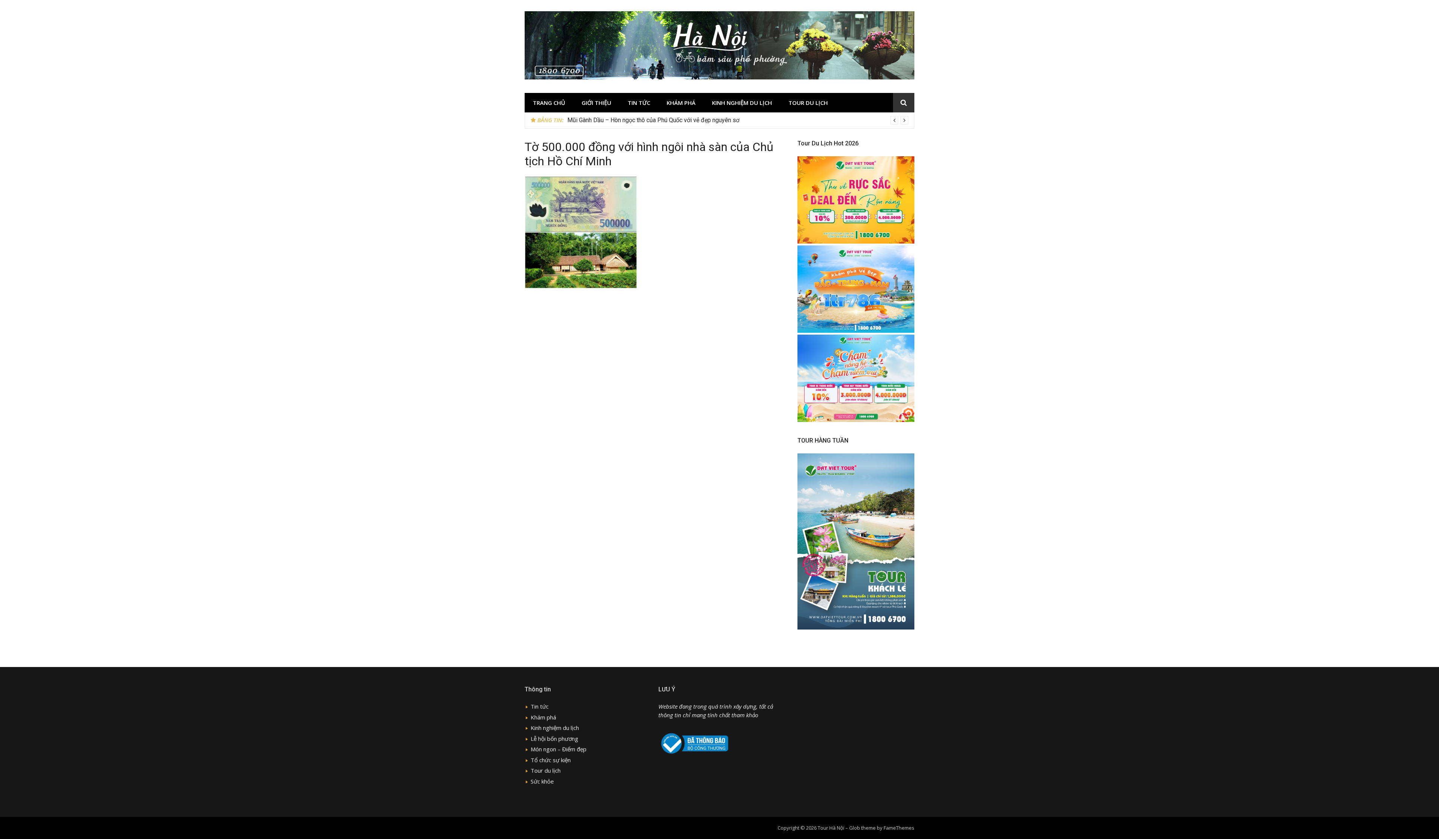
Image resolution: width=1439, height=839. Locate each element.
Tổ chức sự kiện (551, 760)
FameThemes (899, 827)
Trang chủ (549, 102)
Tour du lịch (808, 102)
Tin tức (639, 102)
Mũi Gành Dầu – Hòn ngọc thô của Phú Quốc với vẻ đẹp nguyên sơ (653, 120)
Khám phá (681, 102)
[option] (737, 120)
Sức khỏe (542, 781)
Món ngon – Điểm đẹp (558, 749)
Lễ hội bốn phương (554, 738)
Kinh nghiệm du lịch (742, 102)
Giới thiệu (596, 102)
